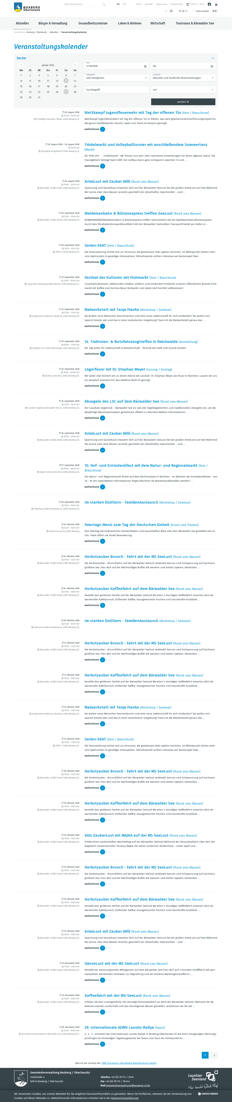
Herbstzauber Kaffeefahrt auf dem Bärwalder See (130, 588)
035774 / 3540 (197, 4)
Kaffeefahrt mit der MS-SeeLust (113, 995)
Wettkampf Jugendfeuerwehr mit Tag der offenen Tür (133, 112)
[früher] (21, 65)
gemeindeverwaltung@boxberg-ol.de (128, 1085)
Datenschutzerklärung (124, 1098)
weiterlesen (92, 129)
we (124, 4)
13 (66, 80)
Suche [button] (21, 58)
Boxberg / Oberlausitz (37, 32)
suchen (181, 101)
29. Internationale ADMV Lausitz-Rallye (119, 1027)
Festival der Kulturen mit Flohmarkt (116, 277)
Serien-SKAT (95, 245)
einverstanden (210, 1094)
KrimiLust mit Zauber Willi (107, 181)
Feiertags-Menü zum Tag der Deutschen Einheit (127, 524)
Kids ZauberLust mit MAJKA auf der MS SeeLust (126, 835)
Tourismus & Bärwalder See (195, 23)
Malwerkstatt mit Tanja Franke (112, 309)
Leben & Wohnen (129, 23)
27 (66, 91)
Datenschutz (177, 4)
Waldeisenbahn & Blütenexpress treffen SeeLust (129, 213)
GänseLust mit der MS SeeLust (112, 963)
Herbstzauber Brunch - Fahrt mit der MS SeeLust (128, 556)
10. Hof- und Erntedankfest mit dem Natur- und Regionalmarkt (141, 465)
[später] (75, 65)
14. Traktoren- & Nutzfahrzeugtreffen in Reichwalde (131, 341)
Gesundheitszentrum (93, 23)
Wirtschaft (157, 23)
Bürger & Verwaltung (53, 23)
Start (138, 4)
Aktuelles (22, 23)
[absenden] (104, 3)
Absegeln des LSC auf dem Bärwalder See (122, 401)
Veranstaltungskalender (74, 32)
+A (170, 11)
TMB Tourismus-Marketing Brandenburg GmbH (128, 1063)
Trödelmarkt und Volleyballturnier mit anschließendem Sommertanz (146, 144)
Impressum (161, 4)
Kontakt (149, 4)
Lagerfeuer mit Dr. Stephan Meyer (115, 369)
